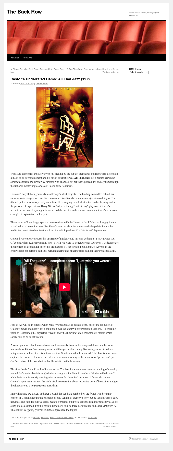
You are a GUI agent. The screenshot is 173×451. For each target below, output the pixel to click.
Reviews (45, 417)
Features (15, 57)
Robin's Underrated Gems (61, 417)
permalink (92, 417)
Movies (36, 417)
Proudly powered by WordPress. (145, 438)
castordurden (42, 83)
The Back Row (24, 11)
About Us (27, 57)
